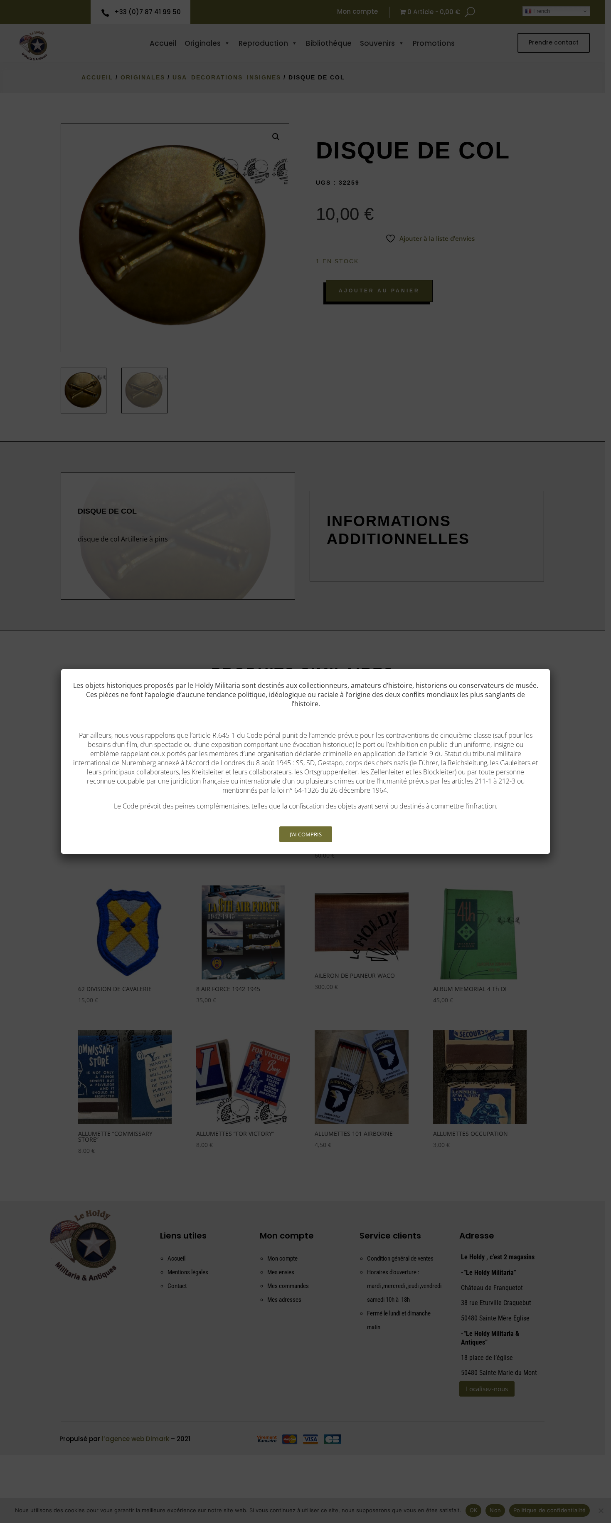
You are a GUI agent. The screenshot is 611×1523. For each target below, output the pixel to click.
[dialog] (305, 761)
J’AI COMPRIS (306, 834)
